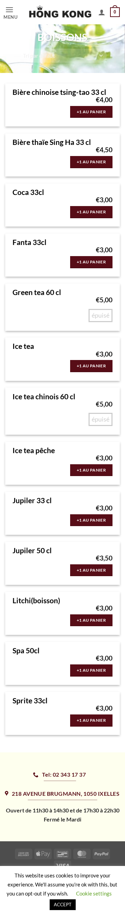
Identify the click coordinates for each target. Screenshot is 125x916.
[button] (13, 12)
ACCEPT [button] (63, 904)
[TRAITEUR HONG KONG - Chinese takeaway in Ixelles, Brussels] (60, 12)
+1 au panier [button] (91, 111)
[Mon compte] (101, 12)
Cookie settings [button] (94, 893)
